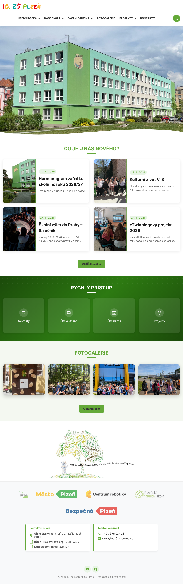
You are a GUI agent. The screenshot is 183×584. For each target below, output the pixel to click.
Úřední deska (27, 18)
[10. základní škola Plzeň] (22, 7)
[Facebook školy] (95, 569)
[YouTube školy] (87, 569)
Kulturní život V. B (147, 179)
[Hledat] (176, 18)
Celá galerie (91, 408)
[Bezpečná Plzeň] (91, 511)
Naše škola (52, 18)
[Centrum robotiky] (106, 494)
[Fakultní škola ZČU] (149, 494)
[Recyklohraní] (23, 494)
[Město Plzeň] (57, 494)
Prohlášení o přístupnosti (111, 576)
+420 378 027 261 (113, 533)
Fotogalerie (106, 18)
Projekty (126, 18)
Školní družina (79, 18)
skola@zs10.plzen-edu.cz (118, 538)
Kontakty (147, 18)
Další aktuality (91, 263)
